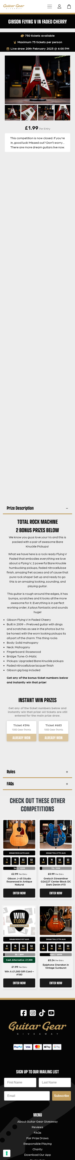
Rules (11, 771)
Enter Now (19, 892)
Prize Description (20, 508)
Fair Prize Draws (37, 1138)
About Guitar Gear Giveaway (37, 1121)
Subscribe (61, 1095)
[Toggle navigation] (49, 6)
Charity (37, 1149)
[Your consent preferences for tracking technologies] (6, 1153)
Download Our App (37, 1154)
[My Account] (60, 6)
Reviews (37, 1127)
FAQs (10, 783)
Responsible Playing (37, 1143)
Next (64, 112)
